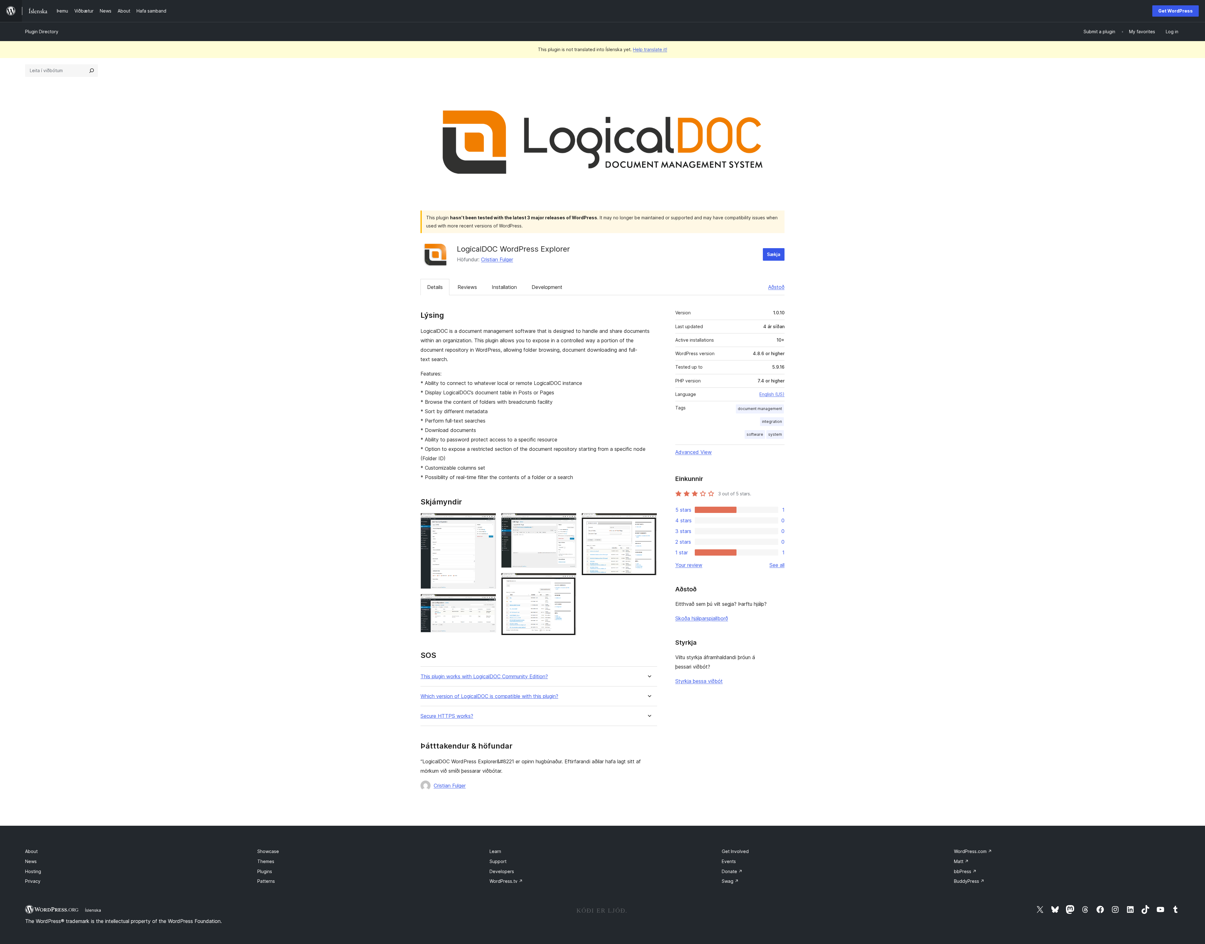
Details (435, 287)
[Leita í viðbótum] (91, 70)
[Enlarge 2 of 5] (488, 602)
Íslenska (93, 910)
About (31, 851)
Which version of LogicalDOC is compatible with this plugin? (489, 696)
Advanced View (693, 452)
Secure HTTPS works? (446, 716)
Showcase (268, 851)
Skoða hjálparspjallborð (701, 618)
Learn (495, 851)
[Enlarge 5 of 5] (648, 521)
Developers (502, 871)
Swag (730, 881)
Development (547, 287)
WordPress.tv (506, 881)
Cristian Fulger (497, 259)
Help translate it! (650, 49)
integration (772, 421)
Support (498, 861)
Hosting (33, 871)
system (775, 434)
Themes (265, 861)
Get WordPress (1175, 10)
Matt (961, 861)
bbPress (965, 871)
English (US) (772, 394)
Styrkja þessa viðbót (699, 681)
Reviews (467, 287)
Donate (732, 871)
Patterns (266, 881)
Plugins (264, 871)
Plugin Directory (41, 31)
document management (760, 408)
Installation (504, 287)
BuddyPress (969, 881)
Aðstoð (776, 287)
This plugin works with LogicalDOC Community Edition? (484, 677)
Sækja (773, 254)
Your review (688, 565)
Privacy (32, 881)
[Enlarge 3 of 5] (568, 521)
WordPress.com (973, 851)
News (31, 861)
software (755, 434)
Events (729, 861)
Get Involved (735, 851)
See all (777, 565)
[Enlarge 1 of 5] (488, 521)
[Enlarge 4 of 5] (568, 581)
